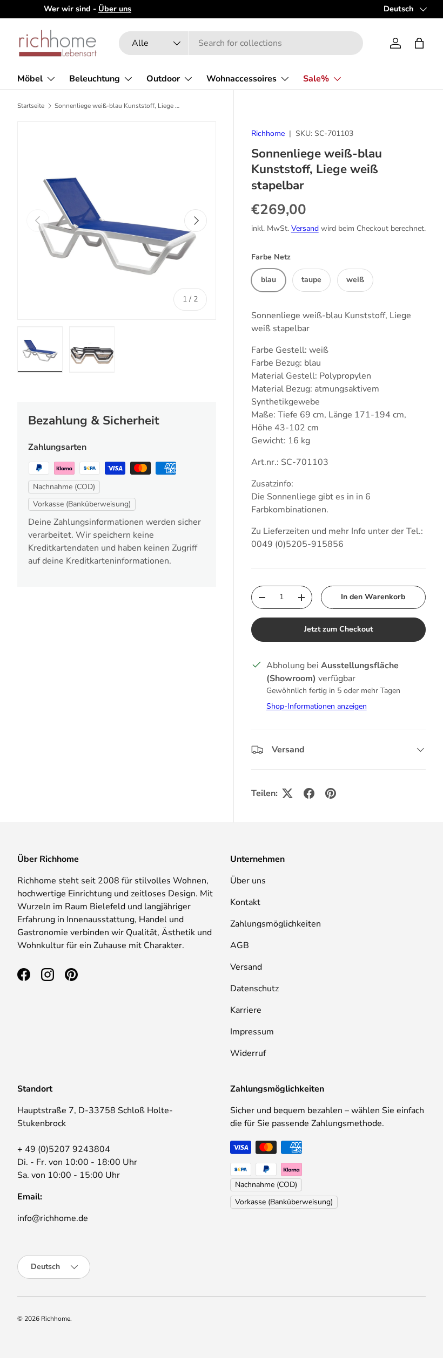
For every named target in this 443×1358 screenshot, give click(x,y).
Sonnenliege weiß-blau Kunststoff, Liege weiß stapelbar (119, 105)
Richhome (268, 133)
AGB (239, 945)
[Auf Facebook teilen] (309, 793)
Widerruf (248, 1053)
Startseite (30, 105)
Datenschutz (254, 989)
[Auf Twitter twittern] (287, 793)
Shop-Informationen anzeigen (316, 706)
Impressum (252, 1032)
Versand (305, 228)
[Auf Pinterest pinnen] (330, 793)
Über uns (248, 881)
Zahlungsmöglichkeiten (275, 924)
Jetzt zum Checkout (338, 629)
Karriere (245, 1010)
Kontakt (245, 902)
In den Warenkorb (373, 597)
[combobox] (241, 43)
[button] (419, 43)
